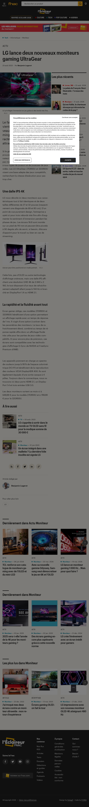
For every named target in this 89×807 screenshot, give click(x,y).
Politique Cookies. (23, 141)
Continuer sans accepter (70, 117)
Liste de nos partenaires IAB (22, 154)
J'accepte (68, 160)
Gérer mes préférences (22, 160)
